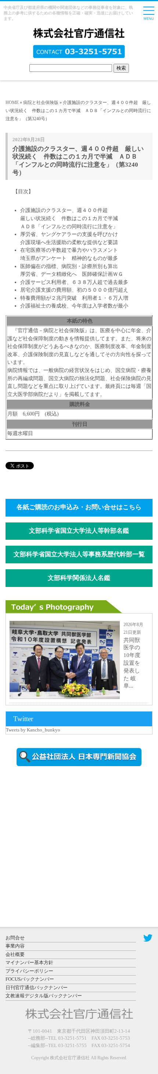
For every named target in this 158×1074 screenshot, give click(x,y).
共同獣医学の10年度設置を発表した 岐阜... (131, 663)
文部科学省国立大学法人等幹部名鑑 (79, 530)
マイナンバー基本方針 (29, 962)
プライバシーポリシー (29, 971)
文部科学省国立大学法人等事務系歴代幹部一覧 (79, 554)
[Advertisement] (68, 834)
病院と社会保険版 (40, 102)
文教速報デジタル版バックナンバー (44, 995)
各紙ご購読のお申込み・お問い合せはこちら (79, 507)
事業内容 (15, 946)
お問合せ (15, 938)
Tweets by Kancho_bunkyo (33, 730)
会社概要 (15, 954)
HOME (12, 102)
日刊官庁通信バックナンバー (37, 987)
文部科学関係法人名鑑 (79, 577)
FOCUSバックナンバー (30, 979)
